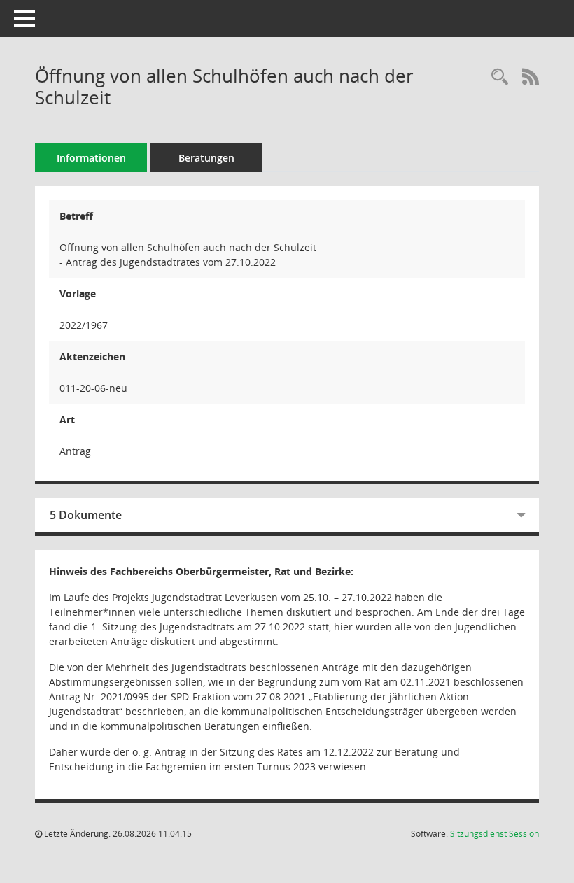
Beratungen (206, 157)
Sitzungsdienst (494, 834)
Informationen (91, 157)
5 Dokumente (86, 515)
